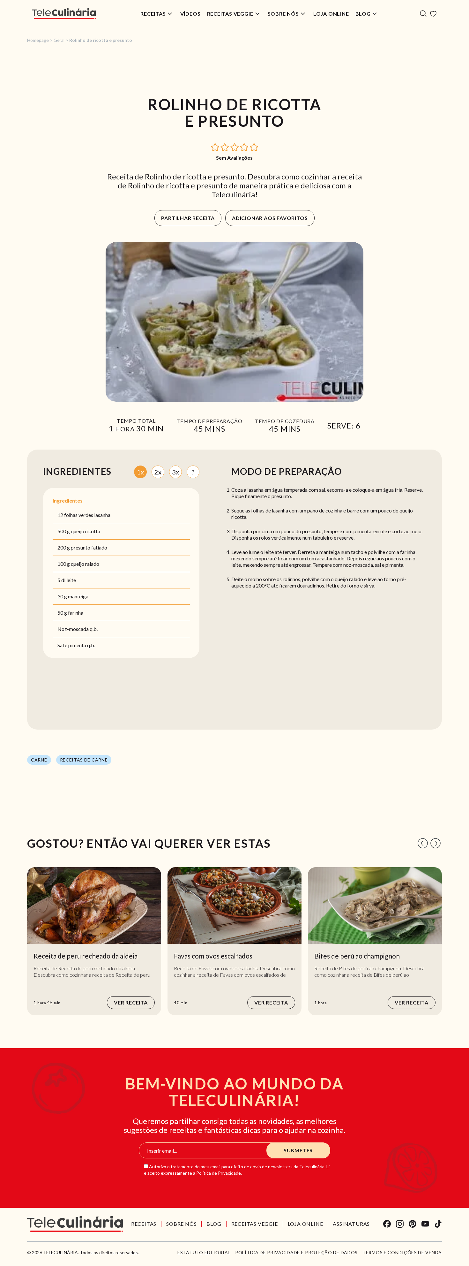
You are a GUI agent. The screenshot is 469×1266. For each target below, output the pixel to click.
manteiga (78, 596)
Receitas (153, 14)
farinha (75, 613)
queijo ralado (85, 564)
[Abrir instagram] (400, 1224)
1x (140, 472)
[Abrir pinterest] (412, 1224)
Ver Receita (131, 1002)
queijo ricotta (85, 531)
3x (175, 472)
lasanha (102, 515)
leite (71, 580)
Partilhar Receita (188, 218)
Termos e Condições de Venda (402, 1252)
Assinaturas (351, 1224)
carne (39, 759)
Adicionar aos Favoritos (270, 218)
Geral (59, 40)
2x (157, 472)
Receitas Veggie (230, 14)
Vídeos (190, 14)
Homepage (38, 40)
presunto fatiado (89, 547)
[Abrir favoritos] (433, 14)
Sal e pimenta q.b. (76, 645)
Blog (363, 14)
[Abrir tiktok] (438, 1224)
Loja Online (331, 14)
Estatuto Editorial (203, 1252)
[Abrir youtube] (425, 1224)
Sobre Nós (283, 14)
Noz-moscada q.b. (77, 629)
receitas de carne (84, 759)
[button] (215, 146)
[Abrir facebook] (387, 1224)
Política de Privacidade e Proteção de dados (296, 1252)
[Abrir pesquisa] (423, 13)
